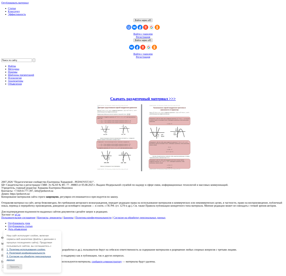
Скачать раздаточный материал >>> (143, 99)
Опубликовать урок (19, 223)
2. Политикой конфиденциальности (26, 253)
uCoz (17, 214)
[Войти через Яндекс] (145, 27)
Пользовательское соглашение (18, 217)
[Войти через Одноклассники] (157, 27)
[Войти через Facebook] (140, 27)
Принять (14, 266)
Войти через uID (143, 20)
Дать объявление (17, 229)
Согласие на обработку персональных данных (139, 217)
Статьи (12, 8)
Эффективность (17, 14)
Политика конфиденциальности (93, 217)
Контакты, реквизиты (49, 217)
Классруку (14, 11)
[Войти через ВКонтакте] (134, 27)
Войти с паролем (143, 34)
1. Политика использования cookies (26, 249)
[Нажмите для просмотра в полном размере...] (143, 170)
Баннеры (68, 217)
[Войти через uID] (128, 27)
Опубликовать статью (20, 226)
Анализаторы (15, 80)
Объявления (15, 83)
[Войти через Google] (151, 27)
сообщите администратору (107, 261)
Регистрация (143, 37)
